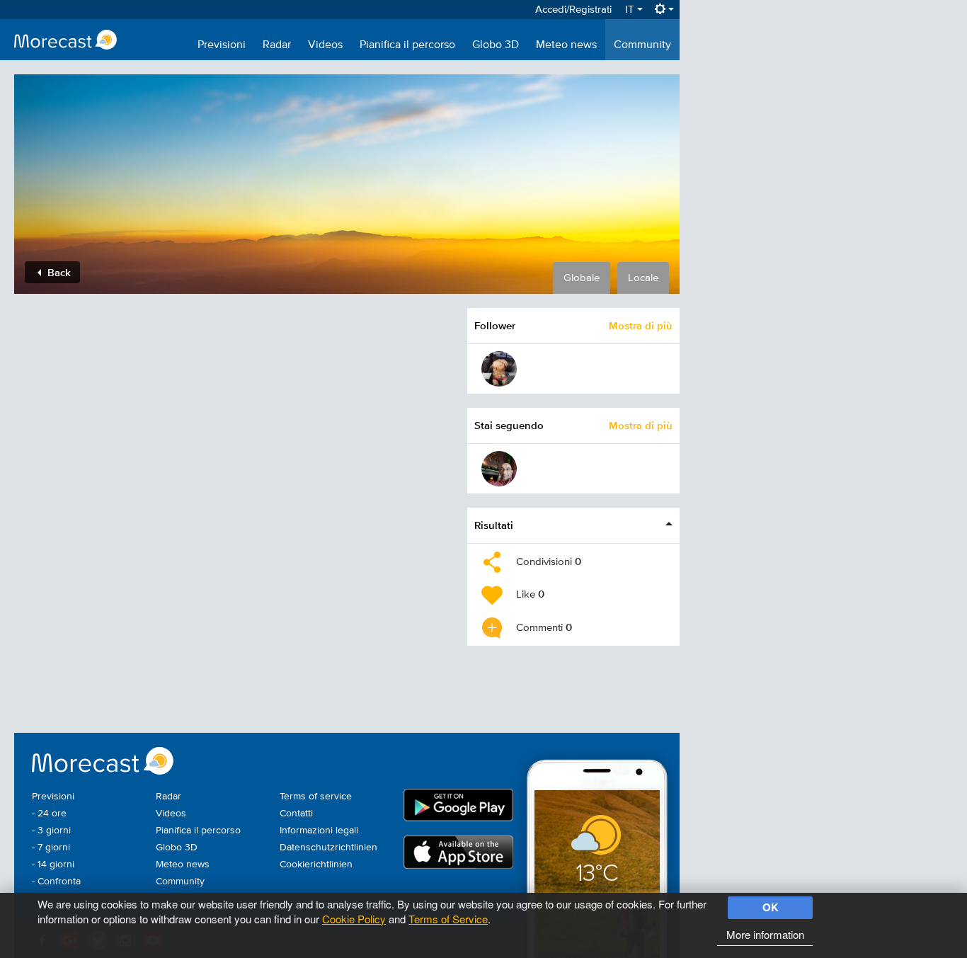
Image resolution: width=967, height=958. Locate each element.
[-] (499, 468)
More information (765, 934)
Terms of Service (448, 918)
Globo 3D (495, 45)
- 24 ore (49, 814)
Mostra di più (641, 325)
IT (631, 9)
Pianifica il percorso (407, 45)
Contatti (296, 814)
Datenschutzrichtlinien (328, 847)
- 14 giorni (53, 864)
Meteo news (566, 45)
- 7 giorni (51, 847)
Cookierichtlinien (316, 864)
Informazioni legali (319, 831)
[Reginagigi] (499, 369)
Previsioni (222, 45)
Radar (277, 45)
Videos (325, 45)
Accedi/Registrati (573, 9)
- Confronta (56, 881)
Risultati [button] (493, 525)
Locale (643, 278)
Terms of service (316, 797)
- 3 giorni (51, 831)
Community (642, 45)
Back (58, 272)
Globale (581, 278)
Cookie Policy (354, 918)
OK (770, 907)
